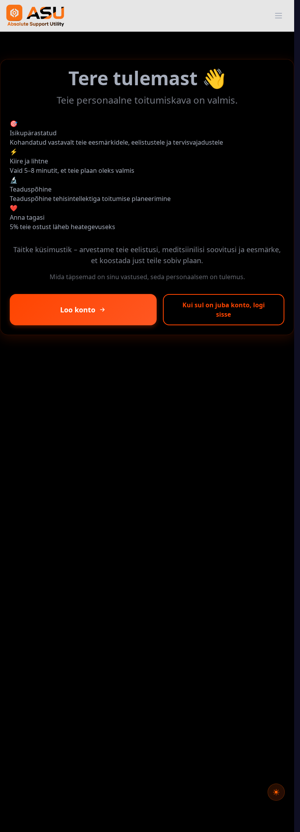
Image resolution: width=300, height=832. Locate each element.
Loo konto (77, 309)
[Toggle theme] (276, 792)
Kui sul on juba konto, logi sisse (223, 310)
